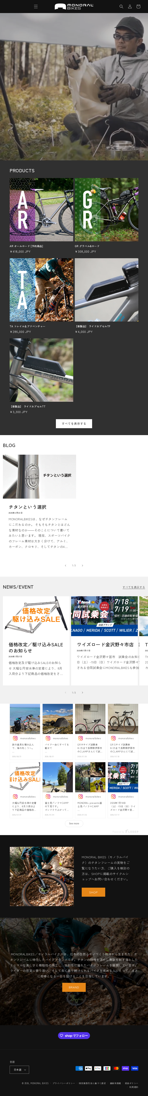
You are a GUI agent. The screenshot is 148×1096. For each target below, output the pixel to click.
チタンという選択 (28, 507)
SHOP (93, 892)
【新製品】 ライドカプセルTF (92, 326)
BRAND (74, 987)
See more (74, 823)
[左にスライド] (65, 565)
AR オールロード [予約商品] (26, 246)
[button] (36, 6)
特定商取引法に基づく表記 (92, 1083)
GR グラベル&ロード (87, 246)
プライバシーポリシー (64, 1083)
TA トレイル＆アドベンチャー (27, 326)
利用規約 (133, 1087)
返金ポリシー (131, 1083)
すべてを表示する (74, 423)
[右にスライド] (82, 565)
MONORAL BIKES (39, 1083)
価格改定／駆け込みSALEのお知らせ (36, 647)
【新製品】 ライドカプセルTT (28, 406)
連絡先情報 (115, 1083)
